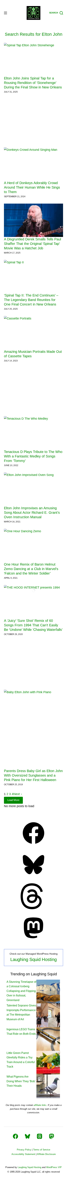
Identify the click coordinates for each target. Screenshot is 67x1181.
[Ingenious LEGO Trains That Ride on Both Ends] (48, 1038)
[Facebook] (33, 845)
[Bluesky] (33, 876)
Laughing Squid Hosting (33, 959)
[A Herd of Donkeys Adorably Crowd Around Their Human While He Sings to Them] (33, 164)
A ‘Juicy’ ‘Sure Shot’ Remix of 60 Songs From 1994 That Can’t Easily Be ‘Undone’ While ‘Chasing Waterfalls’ (33, 625)
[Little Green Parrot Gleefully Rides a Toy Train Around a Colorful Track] (48, 1062)
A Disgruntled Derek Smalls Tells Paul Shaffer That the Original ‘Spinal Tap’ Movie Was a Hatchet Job (32, 243)
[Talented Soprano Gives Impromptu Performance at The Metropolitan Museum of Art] (48, 1014)
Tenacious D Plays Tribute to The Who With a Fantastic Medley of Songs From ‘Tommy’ (33, 456)
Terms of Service (41, 1149)
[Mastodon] (33, 939)
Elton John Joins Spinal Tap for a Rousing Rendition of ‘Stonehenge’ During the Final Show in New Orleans (33, 82)
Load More (13, 800)
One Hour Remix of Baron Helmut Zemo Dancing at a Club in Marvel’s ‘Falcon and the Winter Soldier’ (31, 568)
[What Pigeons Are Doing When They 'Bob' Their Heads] (48, 1086)
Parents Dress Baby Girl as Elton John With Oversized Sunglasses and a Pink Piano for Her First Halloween (33, 775)
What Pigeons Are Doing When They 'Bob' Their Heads (21, 1081)
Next (17, 794)
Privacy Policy (24, 1149)
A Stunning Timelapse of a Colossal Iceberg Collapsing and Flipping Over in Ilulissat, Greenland (21, 991)
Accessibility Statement (23, 1154)
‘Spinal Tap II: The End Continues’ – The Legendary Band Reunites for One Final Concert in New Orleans (31, 299)
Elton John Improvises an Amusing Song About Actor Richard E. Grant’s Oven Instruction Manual (32, 512)
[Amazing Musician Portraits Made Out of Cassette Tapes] (33, 332)
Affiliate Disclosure (46, 1154)
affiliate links (40, 1105)
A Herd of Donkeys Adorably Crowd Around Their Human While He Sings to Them (32, 187)
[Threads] (33, 908)
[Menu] (5, 13)
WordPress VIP (54, 1167)
